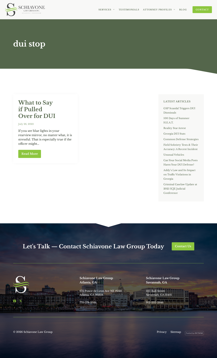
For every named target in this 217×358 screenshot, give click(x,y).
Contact (202, 9)
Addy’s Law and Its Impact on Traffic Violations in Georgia (179, 174)
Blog (183, 9)
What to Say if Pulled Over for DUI (36, 109)
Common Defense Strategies (181, 139)
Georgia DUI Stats (174, 133)
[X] (20, 301)
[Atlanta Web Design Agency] (194, 333)
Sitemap (175, 331)
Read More (29, 154)
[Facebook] (14, 301)
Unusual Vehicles (173, 154)
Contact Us (183, 246)
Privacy (162, 331)
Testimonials (129, 9)
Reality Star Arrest (174, 128)
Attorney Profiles (157, 9)
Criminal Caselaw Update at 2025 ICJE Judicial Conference (180, 188)
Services (104, 9)
